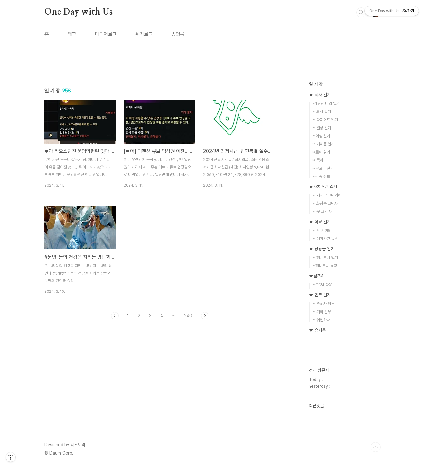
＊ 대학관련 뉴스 (325, 238)
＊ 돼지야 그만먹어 (326, 195)
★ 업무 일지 (320, 294)
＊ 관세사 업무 (323, 303)
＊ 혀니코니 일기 (325, 257)
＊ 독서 (317, 160)
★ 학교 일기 (320, 221)
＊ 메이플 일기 (323, 144)
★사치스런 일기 (323, 186)
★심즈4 (316, 275)
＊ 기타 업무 (321, 312)
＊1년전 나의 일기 (326, 103)
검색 (361, 12)
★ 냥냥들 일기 (321, 248)
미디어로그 (106, 34)
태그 (72, 34)
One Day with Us (78, 12)
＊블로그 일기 (323, 168)
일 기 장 (316, 84)
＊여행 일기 (321, 136)
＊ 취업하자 (321, 320)
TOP (376, 447)
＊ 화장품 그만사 (325, 203)
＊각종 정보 (321, 176)
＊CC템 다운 (322, 284)
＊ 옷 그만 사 (322, 211)
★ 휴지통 (317, 330)
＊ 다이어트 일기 (325, 119)
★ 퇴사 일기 (320, 94)
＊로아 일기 (321, 152)
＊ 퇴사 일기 (321, 111)
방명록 (177, 34)
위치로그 (144, 34)
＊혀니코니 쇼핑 (324, 265)
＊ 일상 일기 (321, 127)
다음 (204, 315)
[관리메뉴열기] (10, 457)
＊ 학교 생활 (321, 230)
